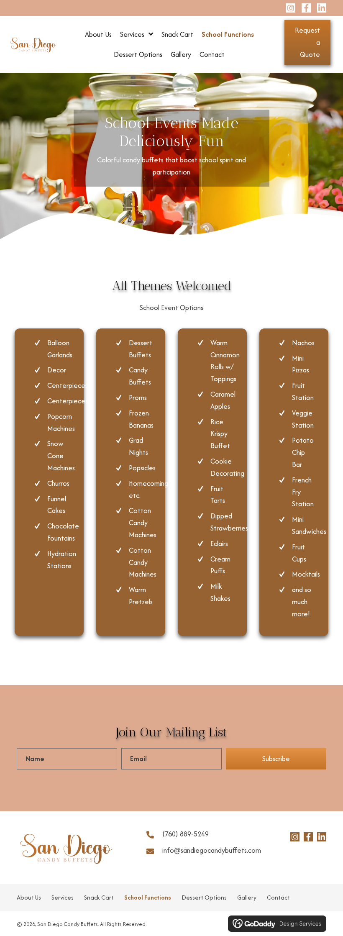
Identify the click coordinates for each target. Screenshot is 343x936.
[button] (290, 8)
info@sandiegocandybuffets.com (211, 850)
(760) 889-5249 (185, 834)
